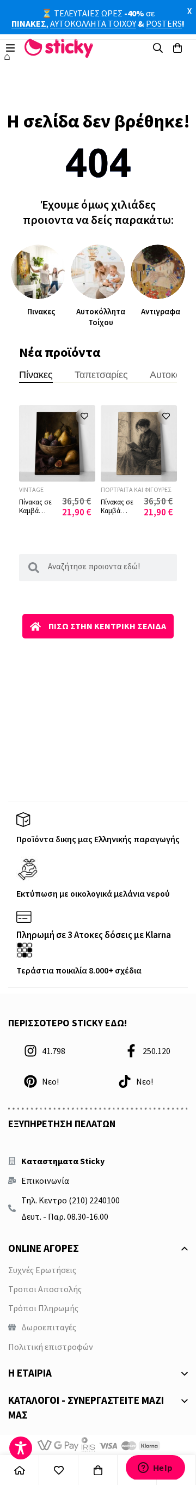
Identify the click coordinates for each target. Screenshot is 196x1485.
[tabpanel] (98, 466)
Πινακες (41, 311)
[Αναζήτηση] (158, 47)
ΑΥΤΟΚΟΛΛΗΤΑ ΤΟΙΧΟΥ (93, 23)
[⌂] (19, 1470)
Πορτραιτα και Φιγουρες (136, 489)
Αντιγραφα (160, 311)
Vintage (31, 489)
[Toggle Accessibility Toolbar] (20, 1447)
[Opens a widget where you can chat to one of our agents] (155, 1467)
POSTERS (164, 23)
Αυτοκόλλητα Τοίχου (100, 316)
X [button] (189, 10)
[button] (84, 416)
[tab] (36, 370)
